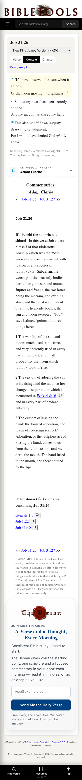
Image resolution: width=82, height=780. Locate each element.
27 (12, 100)
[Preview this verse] (60, 395)
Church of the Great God (37, 742)
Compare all (18, 67)
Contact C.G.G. (59, 742)
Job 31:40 (23, 527)
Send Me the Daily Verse (41, 705)
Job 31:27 (47, 199)
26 (12, 78)
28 (12, 122)
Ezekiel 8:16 (46, 395)
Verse (17, 59)
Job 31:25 (29, 199)
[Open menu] (7, 24)
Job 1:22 (22, 521)
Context (31, 59)
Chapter (48, 59)
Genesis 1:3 (25, 515)
